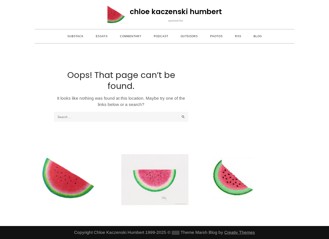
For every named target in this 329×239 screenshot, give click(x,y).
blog (258, 36)
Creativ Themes (239, 232)
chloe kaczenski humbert (176, 11)
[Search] (183, 117)
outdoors (189, 36)
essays (102, 36)
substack (75, 36)
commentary (130, 36)
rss (238, 36)
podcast (161, 36)
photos (216, 36)
